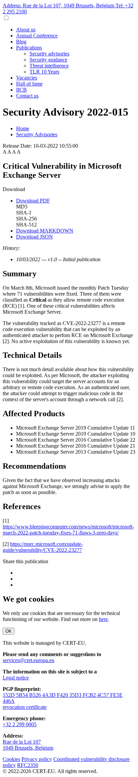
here (103, 619)
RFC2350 (27, 765)
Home (22, 128)
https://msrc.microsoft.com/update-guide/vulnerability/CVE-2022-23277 (43, 547)
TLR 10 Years (44, 71)
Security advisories (49, 53)
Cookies (11, 759)
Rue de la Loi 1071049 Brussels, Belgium (28, 745)
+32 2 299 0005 (20, 724)
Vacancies (26, 78)
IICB (21, 90)
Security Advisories (36, 134)
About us (26, 29)
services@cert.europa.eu (28, 660)
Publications (29, 47)
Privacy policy (36, 759)
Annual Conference (37, 35)
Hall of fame (29, 84)
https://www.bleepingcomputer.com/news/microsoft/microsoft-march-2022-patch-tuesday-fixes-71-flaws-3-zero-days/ (68, 529)
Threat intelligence (49, 65)
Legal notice (16, 677)
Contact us (27, 96)
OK (8, 631)
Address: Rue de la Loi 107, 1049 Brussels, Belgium (59, 5)
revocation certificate (25, 707)
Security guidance (48, 59)
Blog (21, 41)
